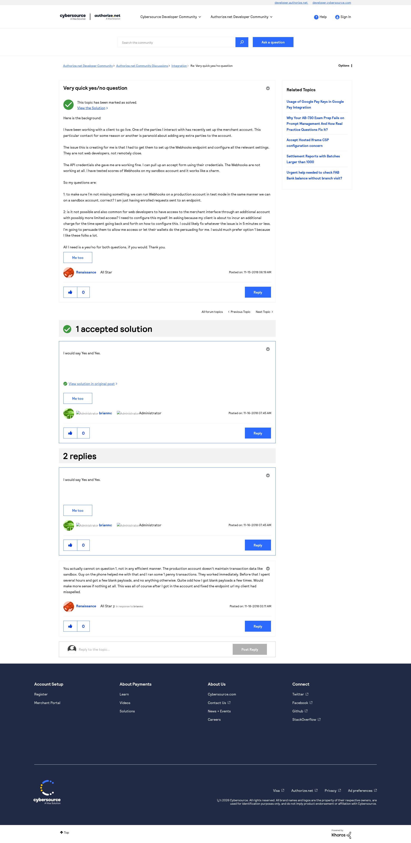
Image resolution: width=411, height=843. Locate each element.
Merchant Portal (47, 703)
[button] (70, 292)
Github (297, 711)
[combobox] (183, 42)
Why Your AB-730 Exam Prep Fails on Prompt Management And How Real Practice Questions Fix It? (315, 123)
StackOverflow (304, 719)
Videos (125, 703)
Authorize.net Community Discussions (142, 65)
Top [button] (66, 832)
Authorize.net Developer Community (239, 17)
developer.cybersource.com (332, 2)
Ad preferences (360, 790)
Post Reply (249, 649)
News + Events (219, 711)
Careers (214, 719)
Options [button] (343, 65)
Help (323, 17)
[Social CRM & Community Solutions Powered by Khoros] (341, 834)
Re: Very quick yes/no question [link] (212, 65)
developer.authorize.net (291, 2)
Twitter (298, 694)
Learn (124, 694)
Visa (276, 790)
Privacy (331, 790)
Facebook (300, 703)
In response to (129, 606)
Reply (258, 292)
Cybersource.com (222, 694)
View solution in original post (92, 384)
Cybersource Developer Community (73, 16)
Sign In (346, 17)
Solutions (127, 711)
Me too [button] (77, 257)
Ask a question (273, 42)
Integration (179, 65)
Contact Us (217, 703)
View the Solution (91, 108)
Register (41, 694)
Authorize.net (302, 790)
